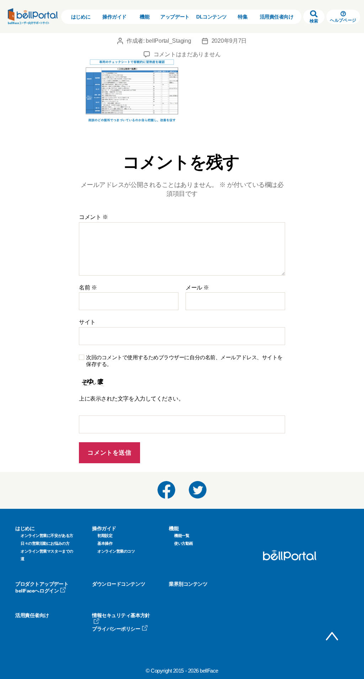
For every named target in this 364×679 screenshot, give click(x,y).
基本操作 (104, 543)
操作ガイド (114, 17)
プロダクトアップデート (41, 584)
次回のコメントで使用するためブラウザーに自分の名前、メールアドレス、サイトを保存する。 (184, 360)
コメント (93, 217)
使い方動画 (183, 543)
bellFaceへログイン (37, 591)
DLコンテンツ (211, 17)
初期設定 (104, 535)
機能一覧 (181, 535)
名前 (88, 287)
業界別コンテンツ (188, 584)
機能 (144, 17)
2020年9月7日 (229, 41)
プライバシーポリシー (116, 629)
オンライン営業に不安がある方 (47, 535)
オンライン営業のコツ (116, 551)
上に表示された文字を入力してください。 (131, 399)
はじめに (80, 17)
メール (197, 287)
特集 (242, 17)
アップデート (174, 17)
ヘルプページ (343, 20)
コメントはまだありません (187, 54)
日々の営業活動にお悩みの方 (45, 543)
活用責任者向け (277, 17)
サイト (87, 322)
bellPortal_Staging (168, 41)
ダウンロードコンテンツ (118, 584)
